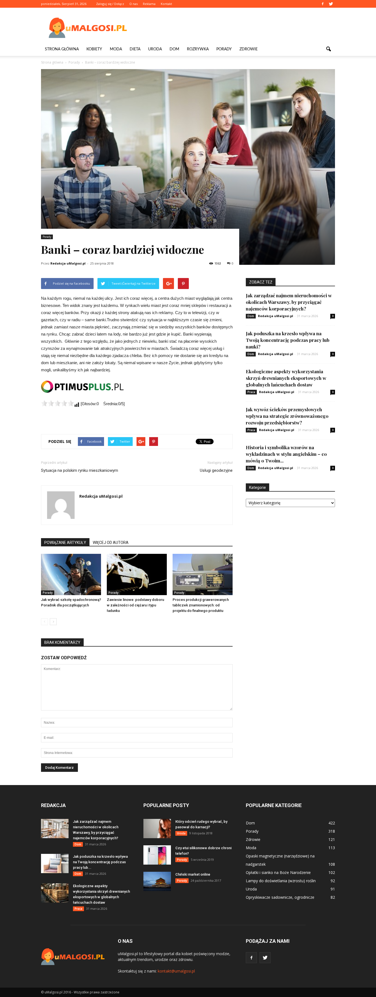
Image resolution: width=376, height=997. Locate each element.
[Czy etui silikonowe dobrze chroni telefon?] (157, 855)
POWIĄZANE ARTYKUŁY (65, 542)
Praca (251, 392)
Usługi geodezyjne (216, 470)
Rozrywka (198, 49)
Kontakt (166, 4)
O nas (133, 4)
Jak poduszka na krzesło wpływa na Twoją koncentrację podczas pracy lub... (100, 862)
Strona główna (62, 49)
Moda (116, 49)
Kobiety (94, 49)
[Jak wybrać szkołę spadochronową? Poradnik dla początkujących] (71, 574)
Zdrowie (248, 49)
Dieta (135, 49)
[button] (328, 49)
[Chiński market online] (157, 881)
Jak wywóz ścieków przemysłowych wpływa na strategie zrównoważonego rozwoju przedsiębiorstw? (287, 416)
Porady (224, 49)
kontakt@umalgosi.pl (176, 971)
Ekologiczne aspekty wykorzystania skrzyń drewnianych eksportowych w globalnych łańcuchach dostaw (286, 378)
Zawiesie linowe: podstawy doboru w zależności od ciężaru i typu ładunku (135, 605)
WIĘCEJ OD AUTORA (111, 542)
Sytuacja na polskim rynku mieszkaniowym (79, 470)
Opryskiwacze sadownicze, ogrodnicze (280, 897)
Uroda (155, 49)
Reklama (149, 4)
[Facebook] (322, 4)
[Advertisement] (235, 27)
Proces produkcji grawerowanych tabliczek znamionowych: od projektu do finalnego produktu (201, 605)
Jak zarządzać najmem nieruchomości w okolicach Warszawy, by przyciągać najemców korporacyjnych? (289, 302)
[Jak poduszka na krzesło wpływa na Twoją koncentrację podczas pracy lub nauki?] (55, 863)
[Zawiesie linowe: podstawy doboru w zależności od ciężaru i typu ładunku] (137, 574)
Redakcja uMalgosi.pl (68, 263)
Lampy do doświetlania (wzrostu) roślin (281, 880)
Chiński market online (192, 874)
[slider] (57, 403)
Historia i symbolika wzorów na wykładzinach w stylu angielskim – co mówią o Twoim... (286, 454)
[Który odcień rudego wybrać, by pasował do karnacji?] (157, 828)
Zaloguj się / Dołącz (110, 4)
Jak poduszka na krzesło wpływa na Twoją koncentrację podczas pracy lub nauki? (287, 340)
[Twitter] (331, 4)
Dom (174, 49)
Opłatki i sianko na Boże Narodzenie (278, 872)
